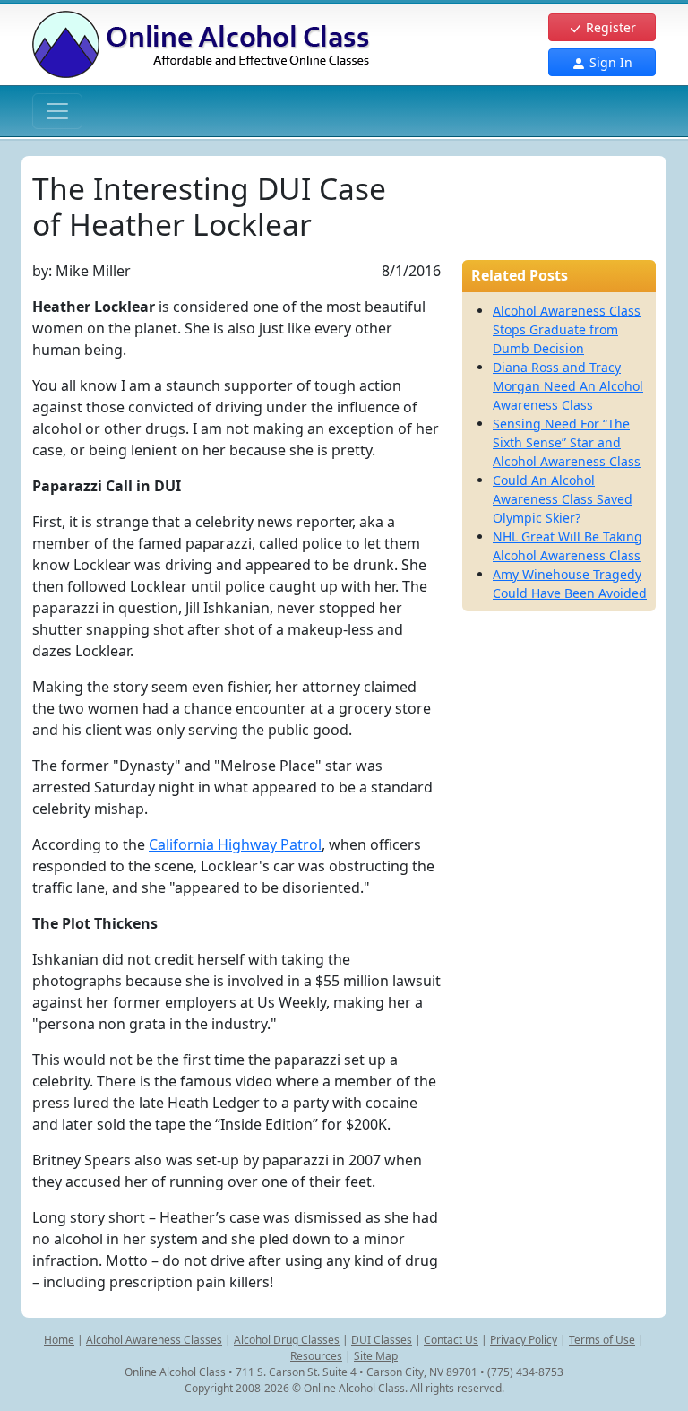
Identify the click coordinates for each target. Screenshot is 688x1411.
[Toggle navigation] (57, 111)
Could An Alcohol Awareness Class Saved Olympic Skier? (562, 499)
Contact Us (451, 1339)
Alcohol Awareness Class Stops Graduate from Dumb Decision (567, 329)
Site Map (376, 1355)
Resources (316, 1355)
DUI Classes (381, 1339)
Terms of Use (602, 1339)
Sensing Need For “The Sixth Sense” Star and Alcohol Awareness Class (567, 442)
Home (59, 1339)
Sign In (609, 62)
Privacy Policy (523, 1339)
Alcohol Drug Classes (287, 1339)
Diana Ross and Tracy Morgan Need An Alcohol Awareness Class (568, 386)
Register (609, 27)
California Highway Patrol (235, 844)
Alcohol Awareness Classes (154, 1339)
